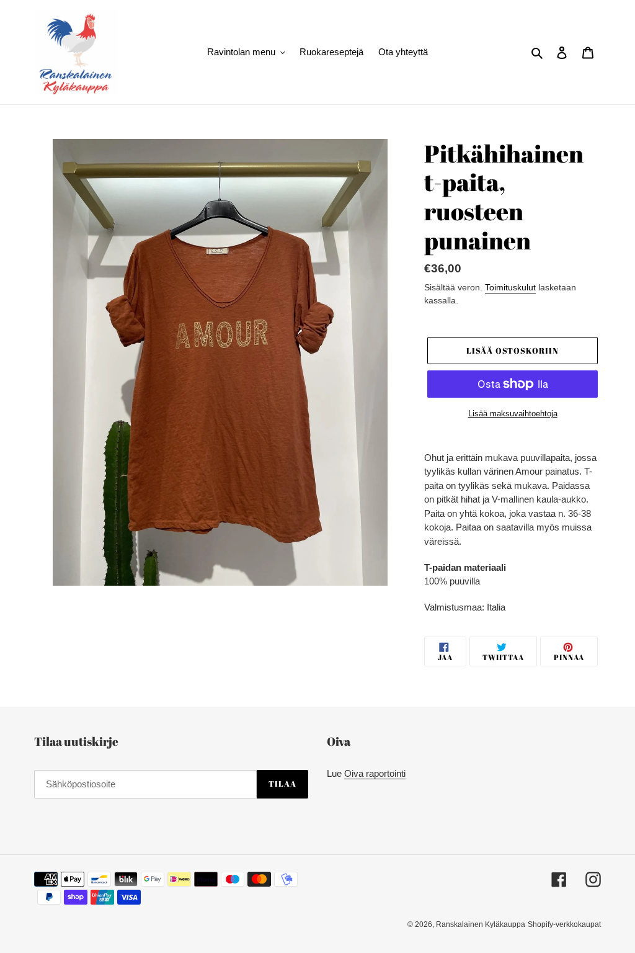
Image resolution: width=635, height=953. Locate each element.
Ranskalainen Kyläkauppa (480, 924)
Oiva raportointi (375, 773)
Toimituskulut (510, 287)
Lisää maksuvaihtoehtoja (512, 413)
